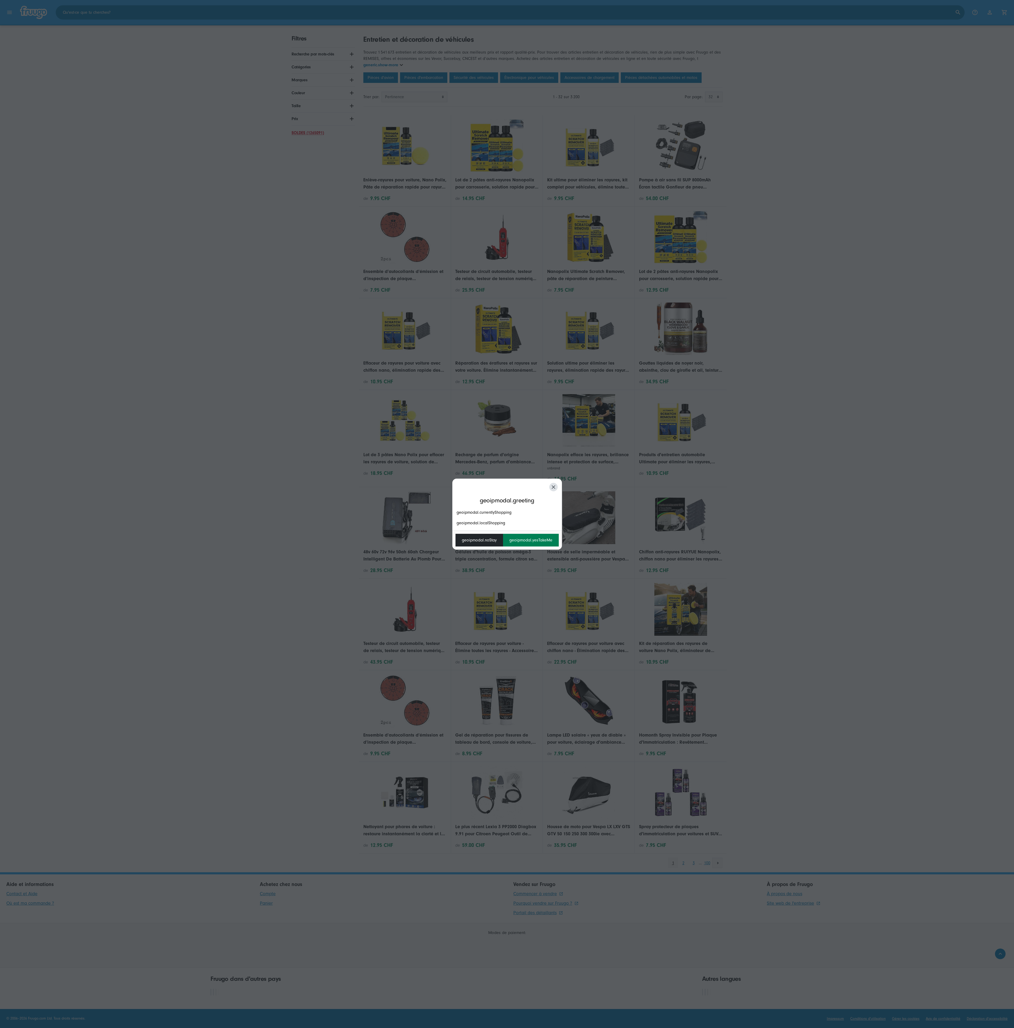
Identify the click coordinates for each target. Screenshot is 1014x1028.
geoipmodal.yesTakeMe (530, 540)
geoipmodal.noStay (479, 540)
